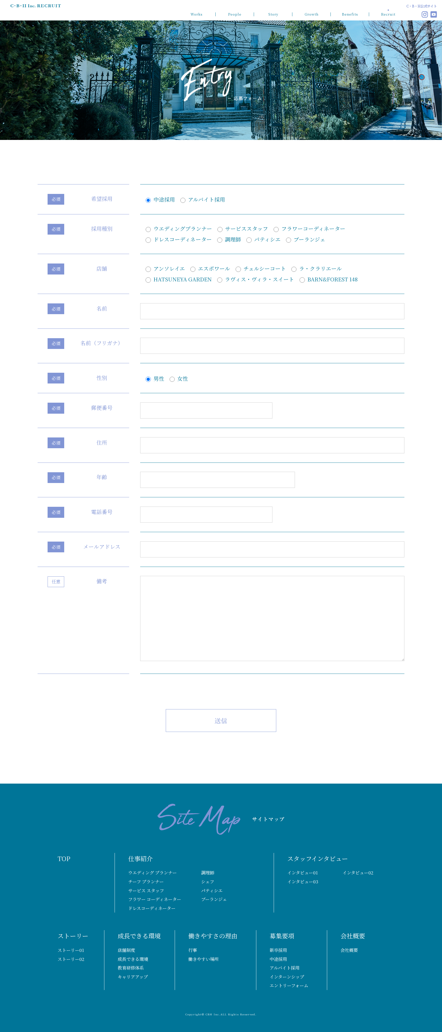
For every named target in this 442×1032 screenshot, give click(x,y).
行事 (192, 950)
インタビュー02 (357, 872)
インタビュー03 (302, 881)
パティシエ (212, 890)
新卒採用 (278, 950)
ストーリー (73, 935)
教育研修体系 (131, 967)
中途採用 (278, 959)
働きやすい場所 (203, 959)
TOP (64, 858)
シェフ (207, 881)
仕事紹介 (140, 858)
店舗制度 (126, 950)
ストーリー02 (71, 959)
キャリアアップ (133, 976)
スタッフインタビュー (317, 858)
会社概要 (352, 935)
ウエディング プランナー (152, 872)
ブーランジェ (214, 899)
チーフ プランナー (146, 881)
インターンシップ (287, 976)
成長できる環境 (139, 935)
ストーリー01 (71, 950)
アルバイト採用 (285, 967)
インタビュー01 (302, 872)
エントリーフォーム (289, 985)
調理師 (207, 872)
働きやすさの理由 (212, 935)
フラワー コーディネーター (154, 899)
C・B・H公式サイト (421, 6)
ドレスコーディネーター (151, 908)
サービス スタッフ (146, 890)
